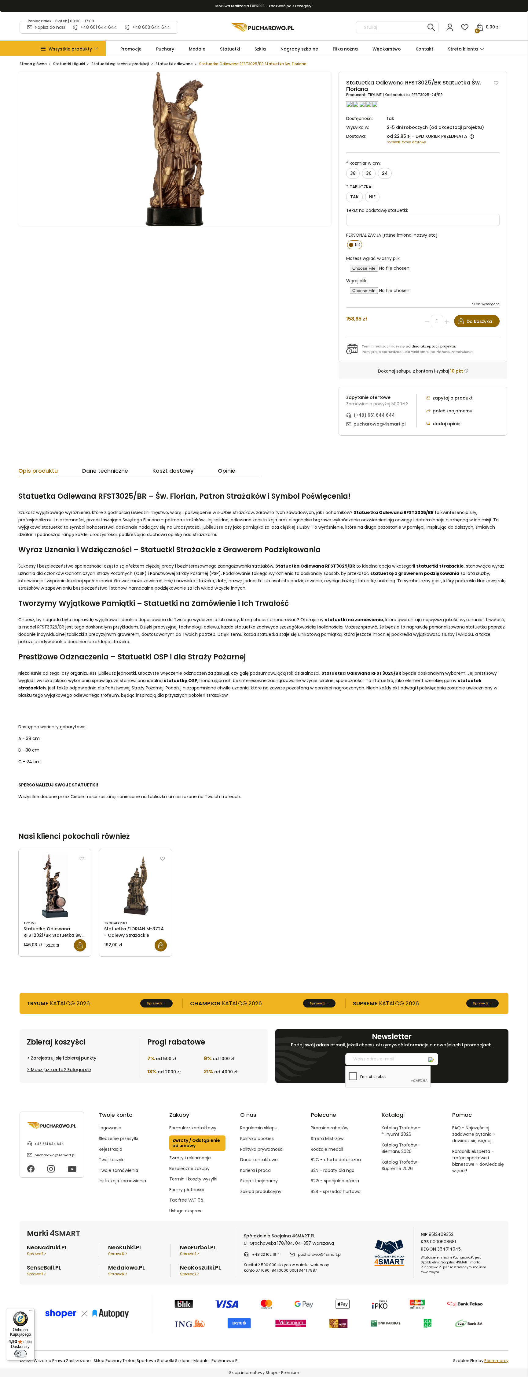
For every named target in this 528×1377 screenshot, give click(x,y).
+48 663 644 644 (151, 27)
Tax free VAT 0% (186, 1200)
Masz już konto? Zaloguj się (61, 1070)
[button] (70, 49)
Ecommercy (496, 1361)
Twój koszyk (111, 1160)
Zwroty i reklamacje (190, 1158)
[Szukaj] (431, 27)
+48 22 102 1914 (266, 1254)
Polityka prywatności (262, 1149)
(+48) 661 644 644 (374, 415)
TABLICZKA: (359, 187)
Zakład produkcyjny (260, 1191)
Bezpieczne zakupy (189, 1168)
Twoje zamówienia (118, 1170)
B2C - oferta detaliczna (336, 1160)
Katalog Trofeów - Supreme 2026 (401, 1165)
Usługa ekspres (185, 1211)
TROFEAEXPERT (115, 923)
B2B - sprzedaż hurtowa (336, 1191)
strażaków (243, 512)
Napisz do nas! (50, 27)
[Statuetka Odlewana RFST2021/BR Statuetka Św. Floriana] (55, 886)
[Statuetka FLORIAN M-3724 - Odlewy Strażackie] (135, 886)
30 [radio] (369, 173)
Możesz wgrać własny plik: (373, 258)
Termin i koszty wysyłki (193, 1179)
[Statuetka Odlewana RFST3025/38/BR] (174, 149)
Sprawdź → (156, 1003)
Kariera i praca (255, 1170)
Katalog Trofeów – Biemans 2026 (401, 1148)
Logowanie (110, 1128)
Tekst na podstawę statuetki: (377, 210)
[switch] (20, 1353)
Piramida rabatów (329, 1128)
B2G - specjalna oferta (335, 1181)
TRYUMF (375, 94)
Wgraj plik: (356, 281)
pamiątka (253, 527)
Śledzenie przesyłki (118, 1138)
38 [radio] (353, 173)
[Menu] (31, 1311)
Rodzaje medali (327, 1149)
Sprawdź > (36, 1253)
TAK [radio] (354, 197)
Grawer (121, 581)
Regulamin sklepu (258, 1128)
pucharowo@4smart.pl (380, 424)
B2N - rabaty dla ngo (332, 1170)
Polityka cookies (257, 1138)
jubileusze (213, 527)
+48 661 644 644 (98, 27)
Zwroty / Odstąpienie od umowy (196, 1143)
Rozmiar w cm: (363, 163)
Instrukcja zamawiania (122, 1181)
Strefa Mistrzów (327, 1138)
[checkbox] (354, 244)
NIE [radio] (372, 197)
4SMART (65, 1233)
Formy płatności (186, 1190)
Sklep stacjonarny (259, 1181)
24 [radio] (385, 173)
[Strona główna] (262, 27)
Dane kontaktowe (259, 1160)
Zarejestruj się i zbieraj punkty (63, 1058)
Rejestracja (110, 1149)
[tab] (50, 472)
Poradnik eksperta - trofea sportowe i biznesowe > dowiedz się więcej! (478, 1161)
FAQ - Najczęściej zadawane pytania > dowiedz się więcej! (473, 1134)
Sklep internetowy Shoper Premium (264, 1372)
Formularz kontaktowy (192, 1128)
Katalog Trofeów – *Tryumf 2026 (401, 1131)
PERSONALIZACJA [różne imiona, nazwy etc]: (392, 235)
